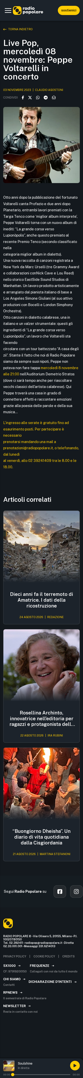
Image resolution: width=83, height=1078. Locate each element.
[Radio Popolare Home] (28, 10)
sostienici (68, 10)
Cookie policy (44, 956)
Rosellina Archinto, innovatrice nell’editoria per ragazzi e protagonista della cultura (41, 718)
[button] (8, 10)
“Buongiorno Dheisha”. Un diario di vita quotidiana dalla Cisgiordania (41, 836)
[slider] (12, 1074)
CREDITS (68, 956)
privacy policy (14, 956)
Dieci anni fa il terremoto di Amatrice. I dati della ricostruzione (41, 600)
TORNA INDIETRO (20, 29)
